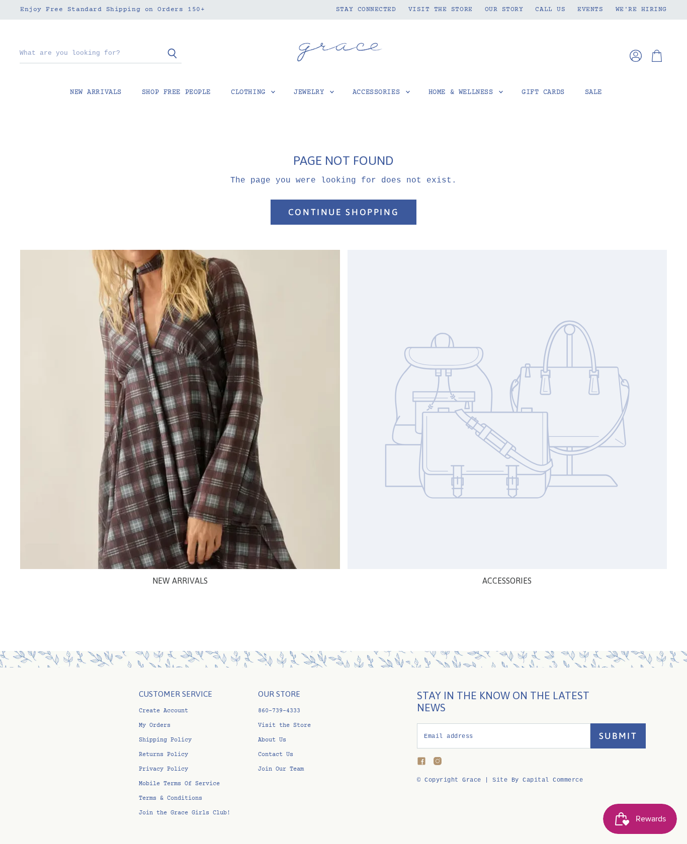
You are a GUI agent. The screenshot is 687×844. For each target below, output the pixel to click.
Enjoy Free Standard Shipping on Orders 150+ (112, 9)
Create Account (163, 711)
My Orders (154, 725)
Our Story (504, 9)
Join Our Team (281, 769)
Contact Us (275, 755)
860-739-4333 (279, 711)
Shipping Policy (165, 740)
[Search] (168, 54)
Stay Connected (366, 9)
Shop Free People (176, 92)
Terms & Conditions (170, 798)
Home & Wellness (462, 92)
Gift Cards (543, 92)
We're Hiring (641, 9)
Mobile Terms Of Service (179, 784)
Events (590, 9)
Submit (618, 736)
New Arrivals (96, 92)
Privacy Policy (163, 769)
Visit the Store (440, 9)
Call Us (550, 9)
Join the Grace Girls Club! (184, 813)
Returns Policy (163, 755)
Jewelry (311, 92)
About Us (272, 740)
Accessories (378, 92)
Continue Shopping (343, 212)
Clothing (250, 92)
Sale (593, 92)
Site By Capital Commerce (537, 780)
